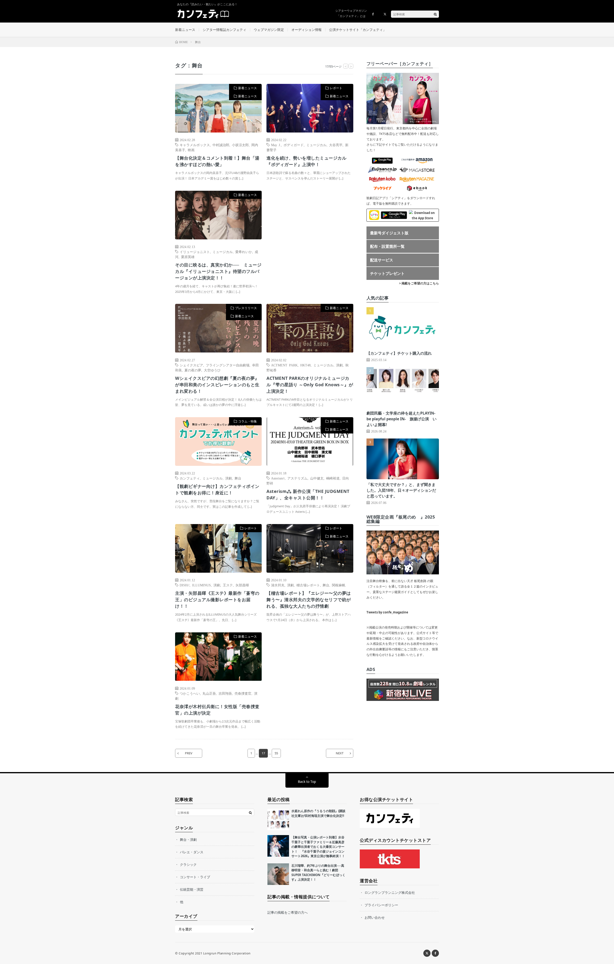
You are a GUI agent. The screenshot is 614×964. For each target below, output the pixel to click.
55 (276, 753)
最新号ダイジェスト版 (389, 233)
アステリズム (297, 478)
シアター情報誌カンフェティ (224, 29)
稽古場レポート (308, 585)
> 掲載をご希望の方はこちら (419, 283)
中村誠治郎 (221, 144)
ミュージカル (316, 144)
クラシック (188, 864)
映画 (191, 149)
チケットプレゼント (387, 273)
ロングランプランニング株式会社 (390, 892)
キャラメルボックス (195, 144)
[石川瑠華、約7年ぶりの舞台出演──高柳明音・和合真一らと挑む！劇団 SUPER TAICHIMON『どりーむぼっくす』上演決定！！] (278, 874)
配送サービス (381, 260)
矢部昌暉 (242, 585)
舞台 (238, 478)
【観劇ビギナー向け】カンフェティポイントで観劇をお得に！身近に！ (217, 489)
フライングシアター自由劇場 (227, 365)
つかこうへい (190, 693)
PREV (188, 753)
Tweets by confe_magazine (387, 612)
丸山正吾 (209, 693)
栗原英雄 (188, 256)
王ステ (228, 585)
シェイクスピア (191, 365)
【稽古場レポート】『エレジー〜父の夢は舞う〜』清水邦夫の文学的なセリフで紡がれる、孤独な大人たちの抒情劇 (308, 599)
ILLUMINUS (201, 585)
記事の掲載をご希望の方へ (287, 912)
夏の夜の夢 (192, 370)
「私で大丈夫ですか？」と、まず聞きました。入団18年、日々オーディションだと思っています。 (401, 490)
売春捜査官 (243, 693)
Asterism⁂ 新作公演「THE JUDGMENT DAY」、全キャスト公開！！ (307, 494)
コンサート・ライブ (195, 877)
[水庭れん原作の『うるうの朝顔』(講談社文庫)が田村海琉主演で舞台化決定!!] (278, 819)
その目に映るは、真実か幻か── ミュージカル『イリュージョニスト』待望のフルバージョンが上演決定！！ (218, 271)
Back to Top (307, 781)
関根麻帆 (338, 585)
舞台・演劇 (188, 839)
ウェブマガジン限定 (269, 29)
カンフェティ (190, 478)
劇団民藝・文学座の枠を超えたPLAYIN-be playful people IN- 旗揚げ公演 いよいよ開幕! (401, 418)
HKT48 (305, 365)
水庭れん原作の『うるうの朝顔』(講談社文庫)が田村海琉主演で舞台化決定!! (318, 813)
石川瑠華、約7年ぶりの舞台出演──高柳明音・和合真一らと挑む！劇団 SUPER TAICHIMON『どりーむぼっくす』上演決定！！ (318, 872)
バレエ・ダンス (191, 852)
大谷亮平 (335, 144)
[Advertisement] (309, 240)
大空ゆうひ (212, 370)
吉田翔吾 (225, 693)
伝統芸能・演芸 (191, 889)
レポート (336, 88)
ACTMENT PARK (284, 365)
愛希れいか (243, 251)
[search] (435, 14)
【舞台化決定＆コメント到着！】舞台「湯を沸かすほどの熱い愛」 (217, 161)
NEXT (339, 753)
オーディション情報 (306, 29)
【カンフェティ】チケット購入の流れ (399, 353)
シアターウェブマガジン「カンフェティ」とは (351, 13)
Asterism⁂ (278, 478)
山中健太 (317, 478)
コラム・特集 (247, 421)
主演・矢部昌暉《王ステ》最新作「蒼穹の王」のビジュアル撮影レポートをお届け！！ (217, 599)
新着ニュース (185, 29)
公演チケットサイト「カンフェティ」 (357, 29)
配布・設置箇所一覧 (387, 246)
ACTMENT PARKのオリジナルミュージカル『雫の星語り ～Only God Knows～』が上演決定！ (309, 384)
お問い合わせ (375, 917)
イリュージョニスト (195, 251)
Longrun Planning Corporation (227, 953)
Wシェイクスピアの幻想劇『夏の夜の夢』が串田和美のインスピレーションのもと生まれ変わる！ (217, 384)
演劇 (339, 365)
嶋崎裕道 (333, 478)
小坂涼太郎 (240, 144)
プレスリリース (246, 308)
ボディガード (293, 144)
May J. (276, 144)
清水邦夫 (277, 585)
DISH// (184, 585)
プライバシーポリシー (381, 905)
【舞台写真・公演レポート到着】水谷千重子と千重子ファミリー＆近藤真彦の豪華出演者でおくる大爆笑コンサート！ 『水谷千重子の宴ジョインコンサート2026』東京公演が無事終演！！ (318, 846)
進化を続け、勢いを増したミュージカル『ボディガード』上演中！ (306, 161)
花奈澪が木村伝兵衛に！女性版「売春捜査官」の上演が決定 (217, 710)
